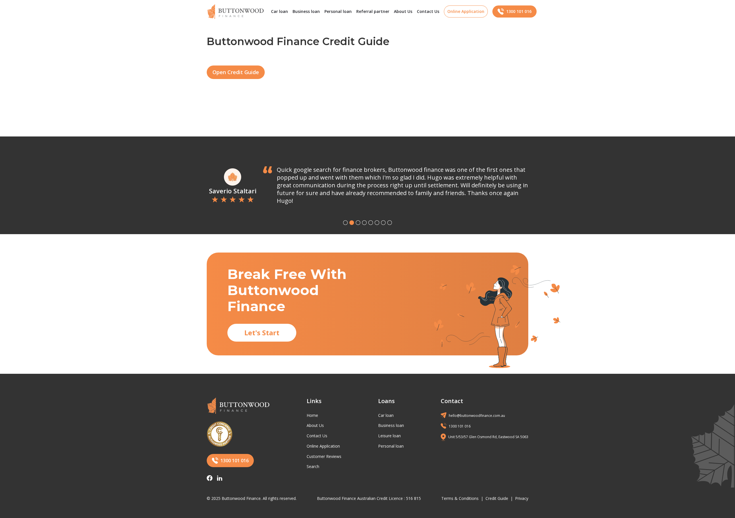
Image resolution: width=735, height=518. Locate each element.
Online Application (323, 446)
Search (313, 466)
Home (312, 415)
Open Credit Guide (235, 72)
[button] (345, 222)
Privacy (521, 498)
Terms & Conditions (460, 498)
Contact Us (428, 11)
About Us (403, 11)
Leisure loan (389, 435)
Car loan (279, 11)
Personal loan (338, 11)
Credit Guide (497, 498)
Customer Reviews (324, 456)
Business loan (306, 11)
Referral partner (372, 11)
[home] (235, 11)
